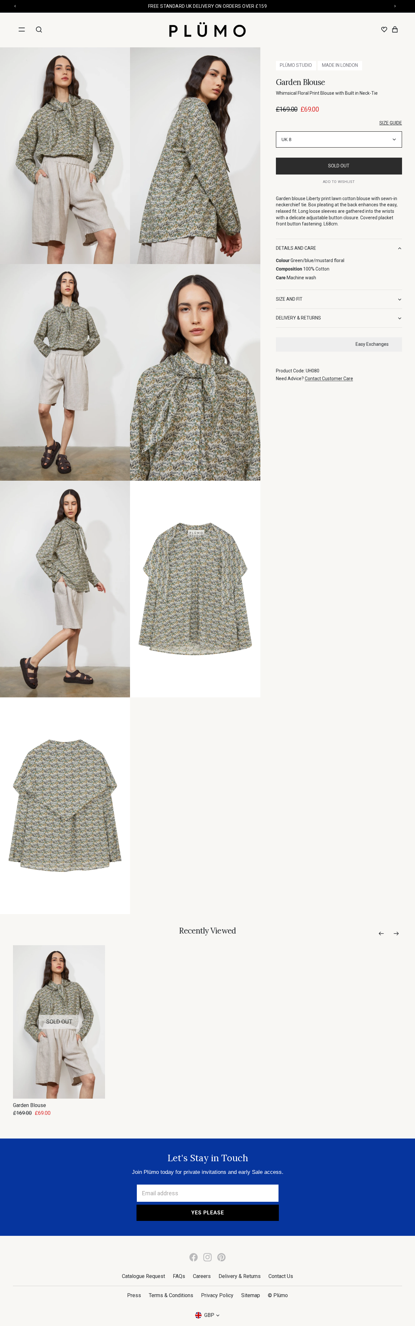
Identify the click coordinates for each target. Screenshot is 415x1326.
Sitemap (250, 1295)
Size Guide (390, 123)
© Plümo (278, 1295)
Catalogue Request (143, 1276)
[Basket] (395, 29)
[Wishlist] (384, 29)
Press (134, 1295)
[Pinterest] (221, 1257)
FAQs (179, 1276)
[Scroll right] (396, 933)
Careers (202, 1276)
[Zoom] (65, 155)
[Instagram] (207, 1257)
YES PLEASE (207, 1213)
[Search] (39, 29)
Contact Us (280, 1276)
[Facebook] (193, 1257)
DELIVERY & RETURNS (298, 318)
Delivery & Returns (240, 1276)
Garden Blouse (29, 1105)
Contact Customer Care (329, 378)
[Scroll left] (381, 933)
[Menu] (21, 29)
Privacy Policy (217, 1295)
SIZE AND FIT (289, 299)
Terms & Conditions (171, 1295)
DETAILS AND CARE (296, 248)
